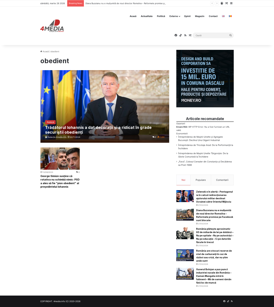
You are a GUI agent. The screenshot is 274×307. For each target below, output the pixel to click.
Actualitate (147, 16)
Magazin (199, 16)
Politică (161, 16)
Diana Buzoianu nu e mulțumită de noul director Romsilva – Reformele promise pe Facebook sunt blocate (137, 3)
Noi (183, 179)
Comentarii (222, 179)
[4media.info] (52, 26)
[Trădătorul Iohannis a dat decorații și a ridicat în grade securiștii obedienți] (104, 106)
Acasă (133, 16)
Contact (213, 16)
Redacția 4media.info (57, 137)
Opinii (187, 16)
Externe (174, 16)
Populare (201, 179)
